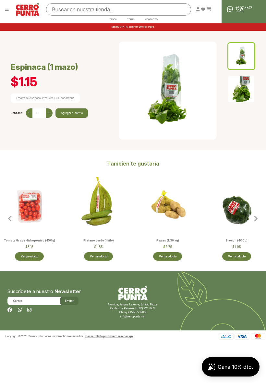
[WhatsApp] (20, 310)
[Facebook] (9, 310)
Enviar (69, 301)
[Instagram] (29, 310)
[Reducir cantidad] (29, 113)
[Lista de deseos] (203, 9)
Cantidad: (17, 113)
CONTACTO (151, 20)
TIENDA (113, 20)
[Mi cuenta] (198, 9)
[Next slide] (255, 219)
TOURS (131, 20)
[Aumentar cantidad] (49, 113)
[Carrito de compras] (209, 9)
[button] (241, 56)
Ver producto (29, 256)
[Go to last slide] (10, 219)
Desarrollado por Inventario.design (109, 336)
